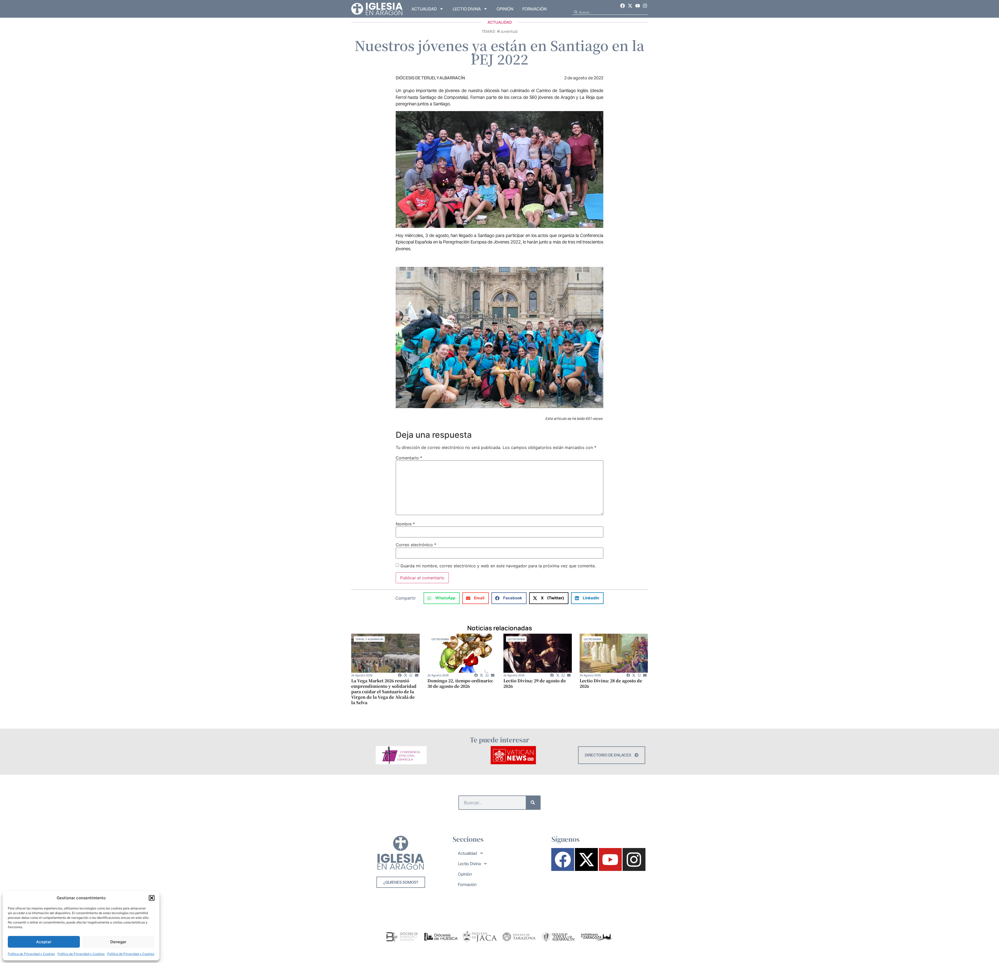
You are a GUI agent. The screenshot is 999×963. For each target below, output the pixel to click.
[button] (151, 898)
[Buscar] (533, 802)
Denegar (118, 941)
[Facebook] (623, 6)
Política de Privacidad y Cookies (31, 954)
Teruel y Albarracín (369, 639)
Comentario (409, 458)
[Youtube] (638, 6)
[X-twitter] (630, 6)
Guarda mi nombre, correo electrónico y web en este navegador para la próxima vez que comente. (498, 566)
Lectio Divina (467, 9)
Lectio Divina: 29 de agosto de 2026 (534, 683)
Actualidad (424, 9)
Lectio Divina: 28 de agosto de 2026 (611, 683)
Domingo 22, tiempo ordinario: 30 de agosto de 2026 (460, 683)
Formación (534, 9)
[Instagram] (645, 6)
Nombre (405, 524)
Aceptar (44, 941)
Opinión (505, 9)
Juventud (508, 31)
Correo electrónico (416, 545)
